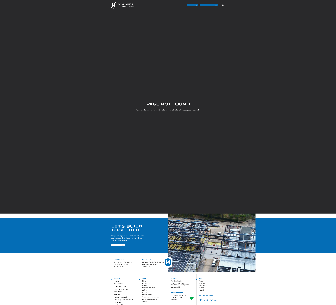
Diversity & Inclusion (149, 288)
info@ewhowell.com (122, 240)
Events (201, 288)
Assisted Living (119, 284)
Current (116, 281)
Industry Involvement (149, 299)
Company (144, 5)
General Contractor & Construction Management (180, 284)
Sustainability (147, 294)
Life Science (118, 302)
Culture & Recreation (121, 289)
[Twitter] (207, 300)
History (144, 281)
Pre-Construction (177, 281)
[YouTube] (211, 300)
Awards (201, 290)
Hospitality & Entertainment (123, 300)
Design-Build (175, 287)
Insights (202, 283)
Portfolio (154, 5)
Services (164, 5)
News (173, 5)
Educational (118, 292)
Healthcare (117, 294)
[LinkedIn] (204, 300)
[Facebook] (200, 300)
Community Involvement (150, 297)
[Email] (215, 300)
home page (167, 110)
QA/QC (144, 292)
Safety (144, 290)
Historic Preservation (121, 297)
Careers (180, 5)
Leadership (146, 283)
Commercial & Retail (121, 286)
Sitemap (145, 301)
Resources (203, 285)
